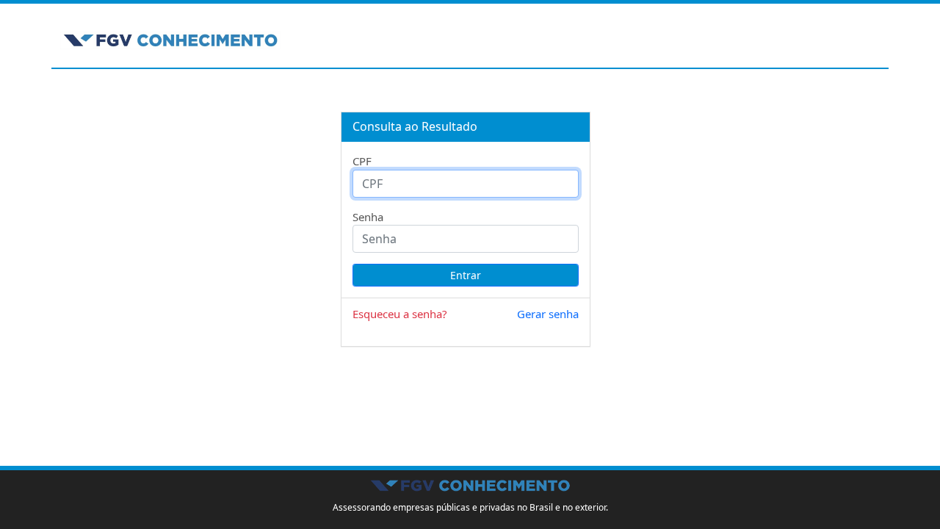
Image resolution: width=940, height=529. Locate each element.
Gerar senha (548, 313)
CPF (362, 161)
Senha (367, 216)
